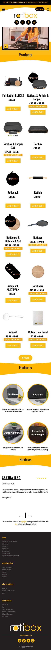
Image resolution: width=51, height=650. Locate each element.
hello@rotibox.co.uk (26, 635)
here (16, 524)
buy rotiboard (6, 553)
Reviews (4, 577)
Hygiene (4, 572)
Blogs (3, 593)
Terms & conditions (7, 609)
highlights (24, 521)
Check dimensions (7, 567)
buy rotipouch (6, 551)
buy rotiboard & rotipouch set (10, 555)
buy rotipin (5, 546)
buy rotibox (5, 544)
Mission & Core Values (8, 590)
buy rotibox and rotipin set (9, 541)
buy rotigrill (5, 548)
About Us (4, 588)
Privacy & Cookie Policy (8, 611)
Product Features (6, 569)
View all (25, 358)
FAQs (3, 607)
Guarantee (5, 616)
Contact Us (5, 604)
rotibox (23, 647)
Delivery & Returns (7, 614)
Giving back (5, 574)
